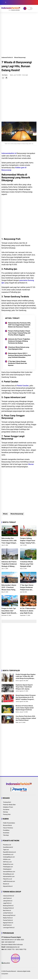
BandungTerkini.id (8, 905)
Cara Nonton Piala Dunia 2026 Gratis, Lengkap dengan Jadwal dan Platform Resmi (26, 718)
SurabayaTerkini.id (8, 908)
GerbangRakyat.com (9, 857)
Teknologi (6, 835)
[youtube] (11, 2)
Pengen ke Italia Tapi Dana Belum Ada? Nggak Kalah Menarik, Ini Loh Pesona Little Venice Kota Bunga (9, 611)
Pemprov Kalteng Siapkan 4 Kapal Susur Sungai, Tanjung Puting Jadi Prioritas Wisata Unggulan (19, 333)
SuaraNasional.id (8, 847)
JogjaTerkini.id (7, 903)
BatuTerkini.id (7, 910)
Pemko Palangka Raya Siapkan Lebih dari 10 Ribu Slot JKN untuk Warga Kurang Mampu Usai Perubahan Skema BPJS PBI (26, 676)
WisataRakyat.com (8, 874)
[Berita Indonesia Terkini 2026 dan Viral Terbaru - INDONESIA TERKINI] (11, 10)
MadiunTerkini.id (7, 918)
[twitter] (5, 2)
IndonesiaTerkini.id (7, 57)
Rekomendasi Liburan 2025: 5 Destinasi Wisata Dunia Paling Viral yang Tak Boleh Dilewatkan (19, 355)
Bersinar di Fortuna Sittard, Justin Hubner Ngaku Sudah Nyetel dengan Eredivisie (25, 708)
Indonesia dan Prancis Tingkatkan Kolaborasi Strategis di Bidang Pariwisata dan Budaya (19, 341)
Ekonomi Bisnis (7, 825)
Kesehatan (6, 832)
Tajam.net (6, 849)
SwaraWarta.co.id (8, 854)
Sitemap (5, 812)
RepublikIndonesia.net (9, 852)
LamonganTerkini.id (8, 927)
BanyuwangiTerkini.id (9, 915)
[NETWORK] (24, 8)
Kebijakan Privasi (8, 807)
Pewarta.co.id (7, 844)
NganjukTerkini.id (8, 922)
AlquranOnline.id (7, 886)
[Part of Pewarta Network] (19, 791)
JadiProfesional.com (9, 881)
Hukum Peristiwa (8, 828)
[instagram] (8, 2)
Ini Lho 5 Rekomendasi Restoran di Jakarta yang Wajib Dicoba (28, 611)
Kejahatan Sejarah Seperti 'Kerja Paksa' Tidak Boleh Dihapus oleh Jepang (24, 687)
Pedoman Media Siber (9, 804)
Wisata (5, 514)
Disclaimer (6, 809)
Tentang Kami (7, 802)
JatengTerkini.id (7, 900)
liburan (31, 464)
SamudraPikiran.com (9, 871)
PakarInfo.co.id (7, 879)
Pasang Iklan (7, 814)
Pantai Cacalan (23, 386)
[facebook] (2, 2)
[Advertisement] (19, 34)
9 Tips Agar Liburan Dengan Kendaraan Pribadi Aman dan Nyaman (17, 363)
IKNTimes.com (7, 862)
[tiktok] (14, 2)
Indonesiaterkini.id (9, 153)
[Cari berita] (35, 2)
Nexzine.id (6, 884)
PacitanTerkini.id (8, 920)
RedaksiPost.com (8, 864)
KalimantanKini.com (8, 876)
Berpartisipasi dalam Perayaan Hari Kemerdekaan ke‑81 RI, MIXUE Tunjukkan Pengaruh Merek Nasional (26, 697)
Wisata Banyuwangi (19, 57)
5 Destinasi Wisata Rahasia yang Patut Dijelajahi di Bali (18, 348)
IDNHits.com (6, 859)
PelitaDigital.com (8, 866)
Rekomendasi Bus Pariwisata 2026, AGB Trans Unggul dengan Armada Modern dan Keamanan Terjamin (19, 325)
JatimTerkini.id (7, 898)
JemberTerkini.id (8, 913)
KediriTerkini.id (7, 925)
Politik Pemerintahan (9, 823)
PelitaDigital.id (7, 869)
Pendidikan (6, 830)
